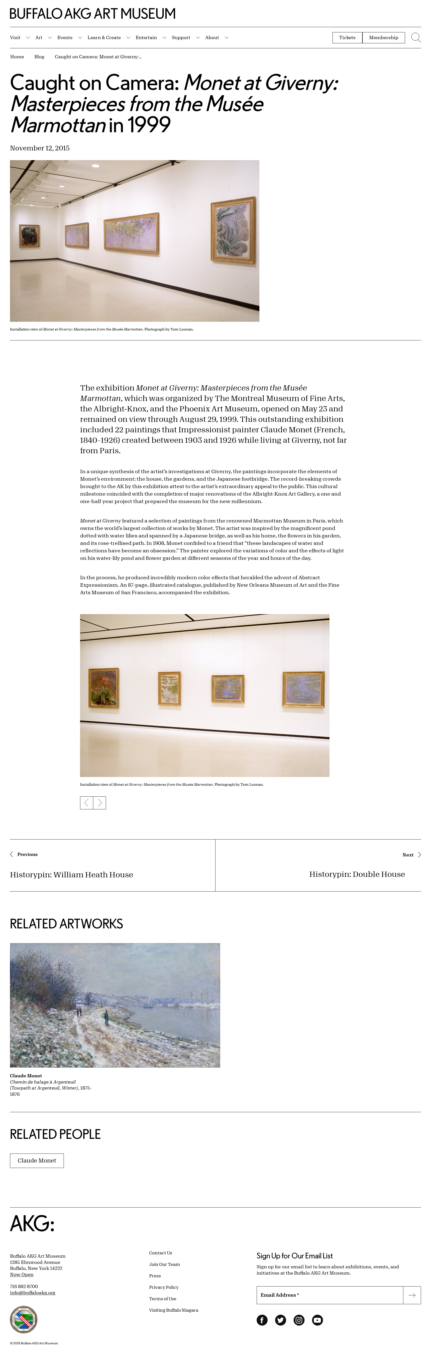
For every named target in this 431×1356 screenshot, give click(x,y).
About (212, 37)
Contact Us (160, 1252)
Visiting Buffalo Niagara (173, 1309)
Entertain (146, 37)
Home (17, 56)
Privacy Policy (164, 1287)
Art (38, 37)
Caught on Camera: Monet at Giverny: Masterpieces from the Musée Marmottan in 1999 (98, 56)
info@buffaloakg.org (32, 1292)
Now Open (21, 1274)
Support (181, 37)
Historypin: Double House (357, 874)
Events (65, 37)
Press (155, 1275)
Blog (39, 56)
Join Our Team (164, 1264)
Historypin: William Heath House (71, 874)
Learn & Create (104, 37)
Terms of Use (162, 1298)
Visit (15, 37)
